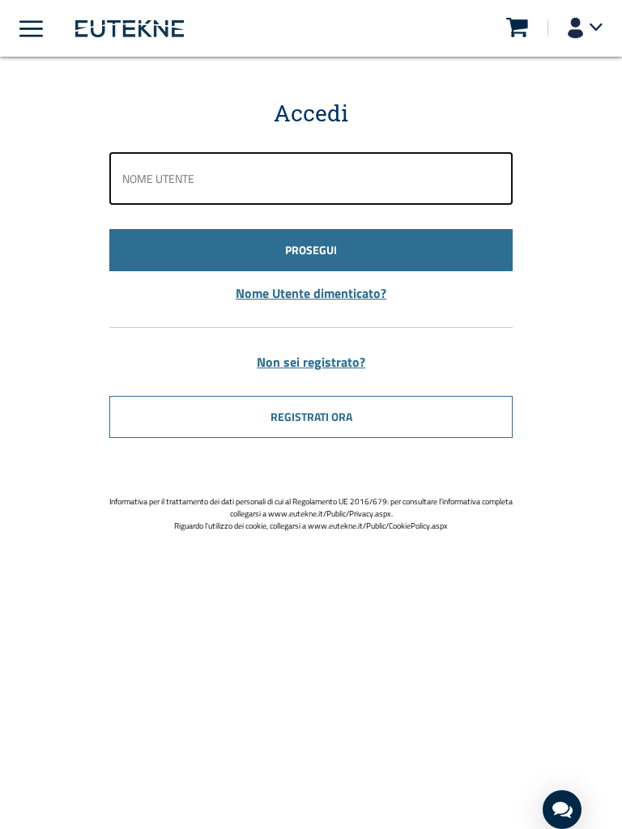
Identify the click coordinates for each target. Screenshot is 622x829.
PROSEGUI (311, 249)
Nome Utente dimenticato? (311, 293)
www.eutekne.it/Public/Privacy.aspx (329, 514)
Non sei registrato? (311, 362)
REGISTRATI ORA (311, 416)
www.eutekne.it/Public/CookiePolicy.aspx (378, 526)
